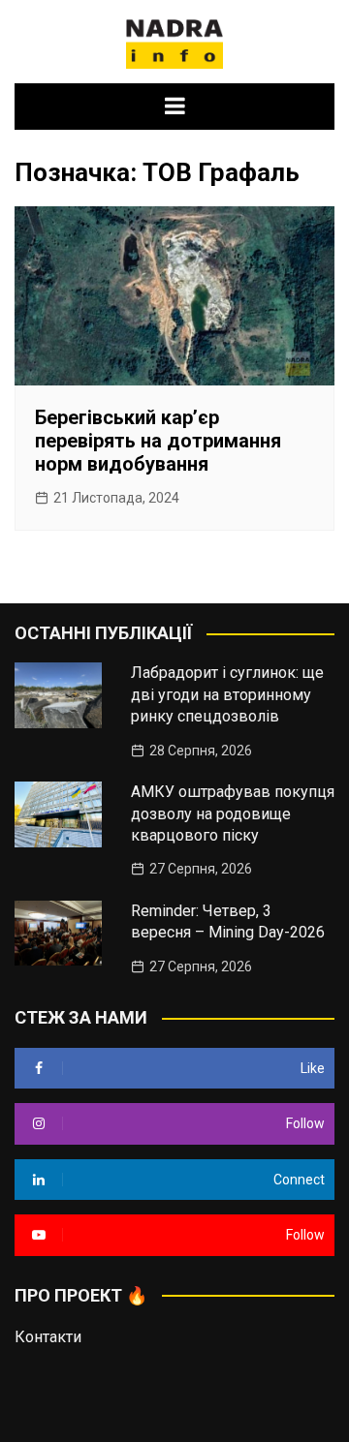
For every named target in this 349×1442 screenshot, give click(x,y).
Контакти (48, 1337)
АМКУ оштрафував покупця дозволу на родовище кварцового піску (232, 813)
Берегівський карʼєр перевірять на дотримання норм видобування (158, 441)
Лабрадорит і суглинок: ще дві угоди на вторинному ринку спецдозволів (227, 694)
